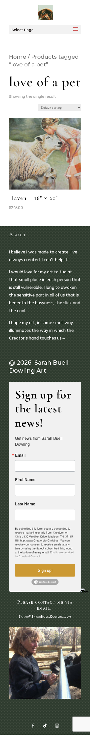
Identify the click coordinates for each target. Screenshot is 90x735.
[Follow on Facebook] (33, 726)
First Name (25, 480)
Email (20, 455)
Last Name (25, 504)
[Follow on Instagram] (57, 726)
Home (17, 56)
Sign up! (45, 570)
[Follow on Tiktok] (45, 726)
